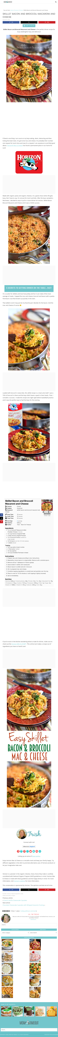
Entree (4, 895)
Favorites (8, 895)
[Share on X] (29, 22)
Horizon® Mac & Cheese (15, 145)
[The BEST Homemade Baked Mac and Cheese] (7, 986)
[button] (44, 514)
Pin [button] (50, 512)
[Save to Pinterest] (1, 521)
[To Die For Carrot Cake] (7, 962)
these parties (36, 856)
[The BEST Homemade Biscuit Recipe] (35, 986)
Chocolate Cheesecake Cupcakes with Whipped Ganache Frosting (23, 905)
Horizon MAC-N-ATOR (19, 644)
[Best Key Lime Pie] (7, 974)
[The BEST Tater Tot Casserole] (7, 997)
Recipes (13, 895)
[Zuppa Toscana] (7, 950)
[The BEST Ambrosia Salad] (35, 962)
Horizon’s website (19, 881)
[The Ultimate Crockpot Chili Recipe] (35, 950)
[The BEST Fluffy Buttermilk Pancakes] (35, 997)
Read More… (34, 919)
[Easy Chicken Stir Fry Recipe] (35, 974)
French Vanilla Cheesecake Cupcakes (15, 900)
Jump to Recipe (30, 25)
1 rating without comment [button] (28, 911)
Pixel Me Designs (54, 1034)
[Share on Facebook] (1, 514)
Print (45, 512)
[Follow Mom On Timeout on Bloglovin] (29, 847)
